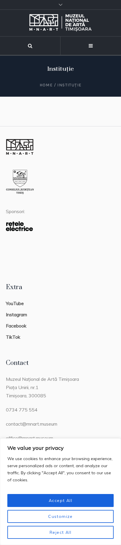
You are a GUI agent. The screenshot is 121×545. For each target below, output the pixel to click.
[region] (60, 491)
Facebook (16, 326)
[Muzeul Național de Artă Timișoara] (60, 23)
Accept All (60, 500)
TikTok (13, 337)
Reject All (60, 532)
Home (46, 85)
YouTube (15, 303)
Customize (60, 516)
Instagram (16, 314)
